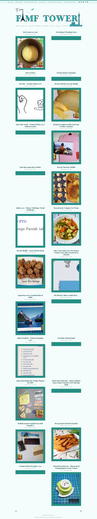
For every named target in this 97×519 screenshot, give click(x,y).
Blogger (53, 515)
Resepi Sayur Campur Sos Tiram (66, 208)
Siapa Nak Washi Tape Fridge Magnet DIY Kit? (30, 382)
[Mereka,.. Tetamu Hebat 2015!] (30, 105)
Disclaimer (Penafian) (69, 2)
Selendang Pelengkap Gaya (66, 32)
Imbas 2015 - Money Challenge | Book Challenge (30, 209)
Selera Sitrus (30, 73)
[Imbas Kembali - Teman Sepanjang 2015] (30, 361)
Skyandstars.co (58, 517)
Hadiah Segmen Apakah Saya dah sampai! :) (30, 424)
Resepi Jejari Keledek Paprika (66, 423)
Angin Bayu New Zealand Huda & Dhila (30, 296)
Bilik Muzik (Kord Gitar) (31, 2)
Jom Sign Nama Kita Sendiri (30, 167)
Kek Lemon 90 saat (30, 32)
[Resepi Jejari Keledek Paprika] (66, 444)
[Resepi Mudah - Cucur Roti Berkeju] (30, 271)
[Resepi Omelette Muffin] (66, 188)
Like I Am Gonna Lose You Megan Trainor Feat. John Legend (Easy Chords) (66, 253)
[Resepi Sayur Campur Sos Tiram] (66, 229)
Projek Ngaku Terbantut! (66, 73)
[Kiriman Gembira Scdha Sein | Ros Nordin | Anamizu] (66, 147)
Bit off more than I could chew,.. (66, 295)
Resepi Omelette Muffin (66, 167)
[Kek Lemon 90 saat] (30, 53)
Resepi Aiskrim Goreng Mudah (66, 84)
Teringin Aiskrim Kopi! (66, 338)
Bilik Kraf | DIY (42, 2)
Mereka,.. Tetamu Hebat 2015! (30, 84)
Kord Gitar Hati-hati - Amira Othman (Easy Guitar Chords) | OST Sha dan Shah (66, 383)
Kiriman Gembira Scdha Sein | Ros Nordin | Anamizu (66, 125)
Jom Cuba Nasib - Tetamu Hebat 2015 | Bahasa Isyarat (30, 125)
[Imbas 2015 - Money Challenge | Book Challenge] (30, 231)
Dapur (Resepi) (19, 2)
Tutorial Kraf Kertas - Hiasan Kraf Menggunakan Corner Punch (66, 467)
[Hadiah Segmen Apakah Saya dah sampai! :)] (30, 446)
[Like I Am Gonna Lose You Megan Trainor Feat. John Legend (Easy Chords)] (66, 275)
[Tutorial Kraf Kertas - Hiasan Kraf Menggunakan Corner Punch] (66, 489)
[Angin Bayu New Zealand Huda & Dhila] (30, 318)
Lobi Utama (10, 2)
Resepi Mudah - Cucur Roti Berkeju (30, 251)
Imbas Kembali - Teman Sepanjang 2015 (30, 339)
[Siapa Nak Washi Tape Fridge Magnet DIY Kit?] (30, 404)
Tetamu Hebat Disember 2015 (30, 466)
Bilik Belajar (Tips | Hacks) (55, 2)
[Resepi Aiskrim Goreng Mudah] (66, 105)
